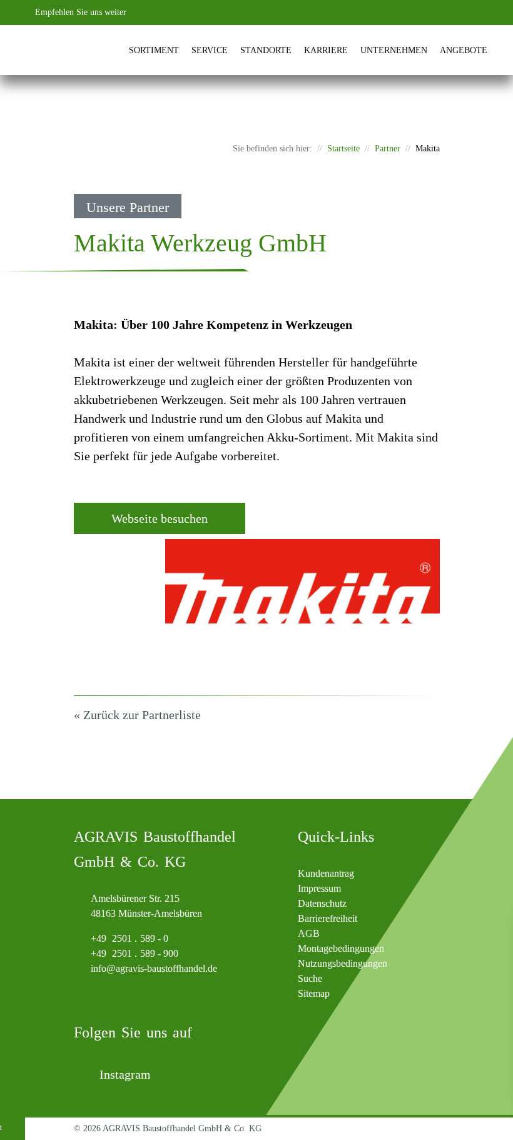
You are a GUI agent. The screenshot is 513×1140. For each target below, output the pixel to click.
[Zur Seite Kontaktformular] (415, 12)
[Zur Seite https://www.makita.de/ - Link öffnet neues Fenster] (302, 581)
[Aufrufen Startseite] (109, 50)
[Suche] (465, 12)
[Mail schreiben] (440, 12)
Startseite (343, 148)
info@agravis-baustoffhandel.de (154, 968)
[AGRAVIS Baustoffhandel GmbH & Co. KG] (46, 50)
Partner (387, 148)
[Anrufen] (390, 12)
